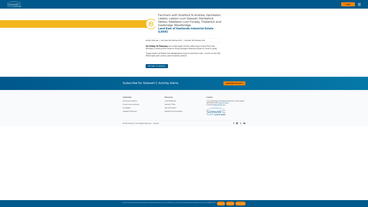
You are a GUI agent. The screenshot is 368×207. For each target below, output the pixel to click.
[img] (233, 123)
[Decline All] (366, 205)
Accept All (221, 203)
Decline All (230, 203)
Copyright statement (130, 111)
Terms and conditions (130, 101)
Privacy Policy (240, 203)
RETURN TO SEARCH (157, 66)
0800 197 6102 (223, 103)
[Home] (14, 4)
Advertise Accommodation (174, 111)
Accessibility (127, 108)
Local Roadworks (170, 101)
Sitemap (156, 123)
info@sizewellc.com (218, 105)
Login (348, 4)
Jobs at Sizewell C (170, 108)
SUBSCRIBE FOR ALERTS (234, 83)
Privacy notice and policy (131, 104)
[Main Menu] (359, 4)
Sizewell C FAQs (170, 104)
